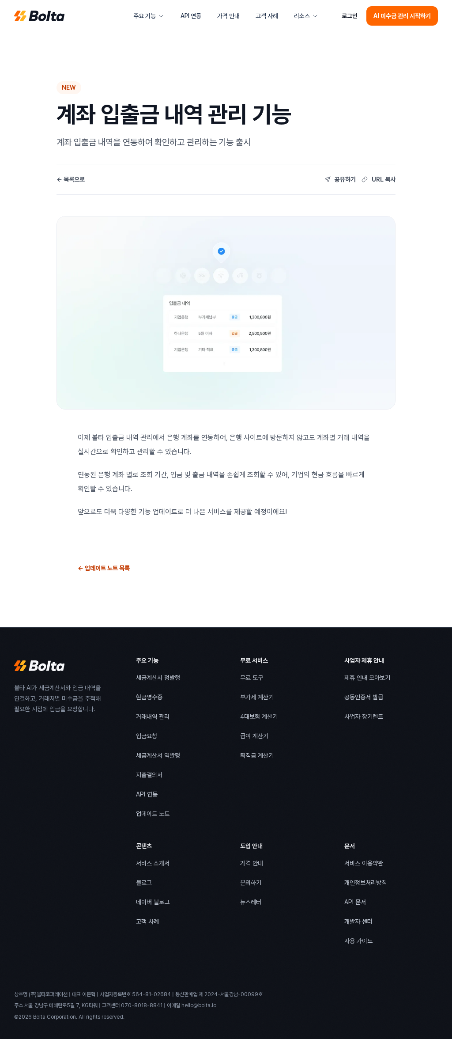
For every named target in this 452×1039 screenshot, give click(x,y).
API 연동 (191, 15)
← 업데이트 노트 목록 (104, 568)
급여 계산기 (254, 735)
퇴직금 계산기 (257, 755)
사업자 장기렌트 (363, 718)
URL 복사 (384, 179)
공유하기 (345, 179)
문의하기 (250, 882)
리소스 (302, 15)
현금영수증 (149, 697)
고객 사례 (269, 18)
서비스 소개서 (153, 865)
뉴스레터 (250, 902)
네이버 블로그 (153, 904)
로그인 (350, 15)
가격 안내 (228, 15)
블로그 (144, 884)
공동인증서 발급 (363, 699)
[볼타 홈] (39, 16)
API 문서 (355, 904)
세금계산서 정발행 (158, 677)
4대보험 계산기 (259, 716)
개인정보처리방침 (365, 884)
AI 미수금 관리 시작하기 (402, 15)
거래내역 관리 (153, 716)
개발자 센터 (358, 923)
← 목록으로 (70, 179)
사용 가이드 (358, 942)
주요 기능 (144, 15)
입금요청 (146, 735)
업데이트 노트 (153, 813)
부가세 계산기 (257, 697)
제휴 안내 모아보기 (367, 679)
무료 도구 (251, 677)
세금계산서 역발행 (158, 755)
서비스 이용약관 (363, 865)
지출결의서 (149, 774)
